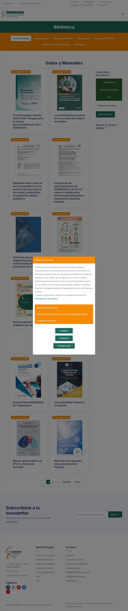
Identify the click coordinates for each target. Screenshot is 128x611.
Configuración (64, 346)
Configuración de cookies (46, 299)
